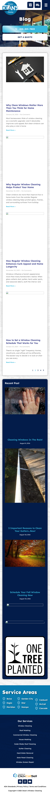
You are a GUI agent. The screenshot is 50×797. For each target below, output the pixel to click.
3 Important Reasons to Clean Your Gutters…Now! (25, 529)
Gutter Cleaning (25, 748)
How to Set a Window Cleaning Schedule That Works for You (23, 341)
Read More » (10, 130)
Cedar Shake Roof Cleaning (25, 744)
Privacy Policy (22, 786)
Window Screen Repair (25, 762)
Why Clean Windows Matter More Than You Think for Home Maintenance (24, 108)
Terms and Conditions (37, 786)
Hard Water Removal (25, 753)
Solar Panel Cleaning (25, 758)
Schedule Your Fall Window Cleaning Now (25, 593)
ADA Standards (10, 786)
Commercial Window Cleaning (25, 735)
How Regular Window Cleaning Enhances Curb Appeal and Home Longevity (24, 263)
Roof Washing (25, 730)
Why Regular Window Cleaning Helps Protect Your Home (23, 186)
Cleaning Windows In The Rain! (25, 439)
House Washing (25, 739)
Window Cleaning (25, 726)
